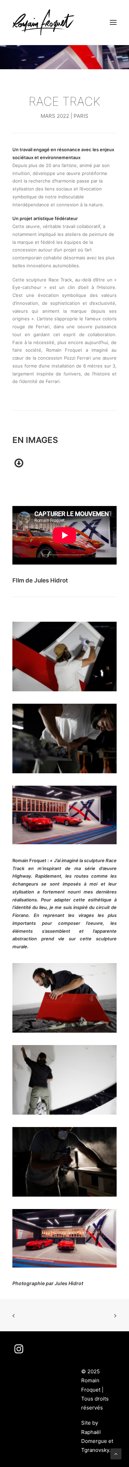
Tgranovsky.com (101, 1450)
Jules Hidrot (69, 1283)
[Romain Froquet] (43, 22)
